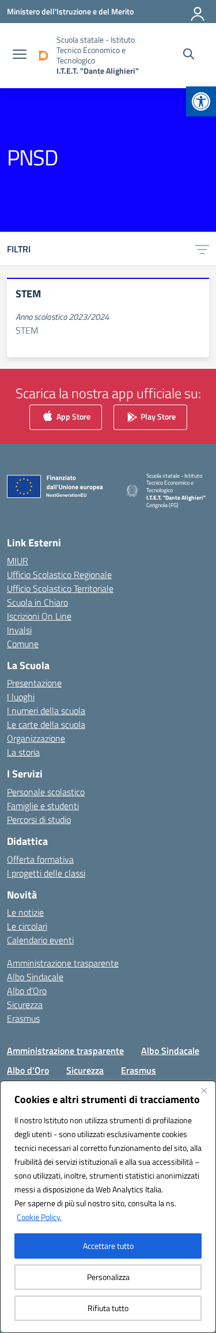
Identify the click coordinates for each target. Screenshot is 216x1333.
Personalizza (108, 1277)
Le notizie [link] (25, 912)
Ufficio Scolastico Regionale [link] (59, 574)
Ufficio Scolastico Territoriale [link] (60, 588)
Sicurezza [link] (25, 1004)
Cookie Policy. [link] (39, 1217)
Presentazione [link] (34, 683)
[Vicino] (204, 1090)
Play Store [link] (157, 416)
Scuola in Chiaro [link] (37, 602)
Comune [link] (23, 644)
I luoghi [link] (21, 697)
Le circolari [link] (27, 926)
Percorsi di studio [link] (39, 819)
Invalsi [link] (19, 630)
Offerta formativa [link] (40, 859)
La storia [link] (23, 752)
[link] (201, 101)
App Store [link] (72, 416)
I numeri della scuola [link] (46, 711)
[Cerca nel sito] (189, 55)
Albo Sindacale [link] (35, 977)
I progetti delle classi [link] (46, 873)
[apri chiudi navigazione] (19, 55)
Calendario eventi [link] (40, 940)
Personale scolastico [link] (46, 792)
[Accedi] (198, 11)
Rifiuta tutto (108, 1308)
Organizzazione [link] (36, 738)
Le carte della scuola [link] (46, 724)
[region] (108, 1207)
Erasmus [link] (23, 1018)
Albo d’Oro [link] (27, 991)
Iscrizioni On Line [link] (39, 616)
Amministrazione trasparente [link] (63, 963)
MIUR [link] (17, 561)
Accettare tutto (108, 1246)
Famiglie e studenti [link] (43, 806)
